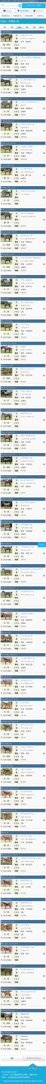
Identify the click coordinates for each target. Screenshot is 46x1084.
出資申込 (40, 16)
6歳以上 (41, 27)
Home (3, 21)
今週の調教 (29, 16)
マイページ (39, 11)
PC (12, 1058)
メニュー (9, 11)
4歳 (27, 27)
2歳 (12, 27)
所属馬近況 (17, 16)
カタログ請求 (35, 5)
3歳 (19, 27)
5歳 (34, 27)
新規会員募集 (24, 11)
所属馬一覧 (14, 21)
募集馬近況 (6, 16)
